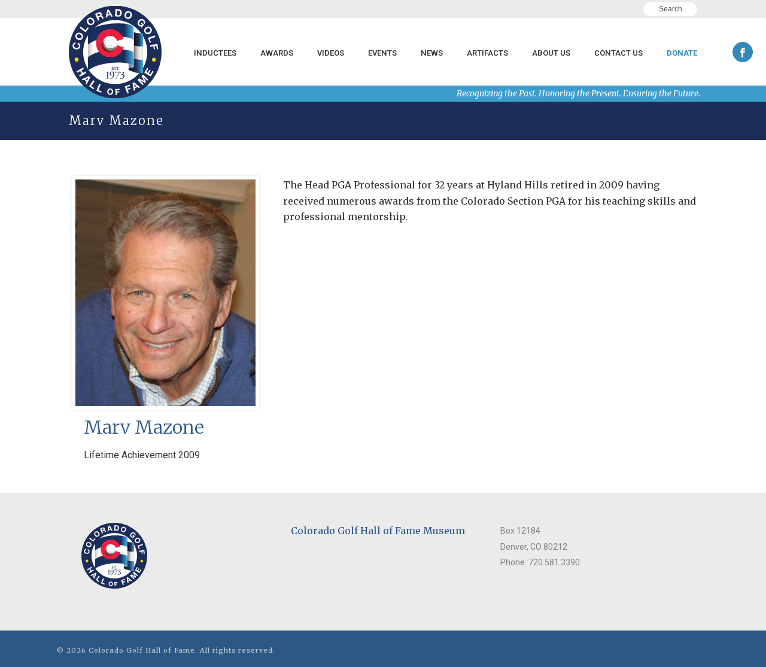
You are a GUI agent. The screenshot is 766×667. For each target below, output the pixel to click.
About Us (551, 52)
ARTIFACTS (487, 52)
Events (382, 52)
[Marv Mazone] (165, 316)
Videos (330, 52)
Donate (682, 52)
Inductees (215, 52)
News (432, 52)
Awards (276, 52)
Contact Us (618, 52)
